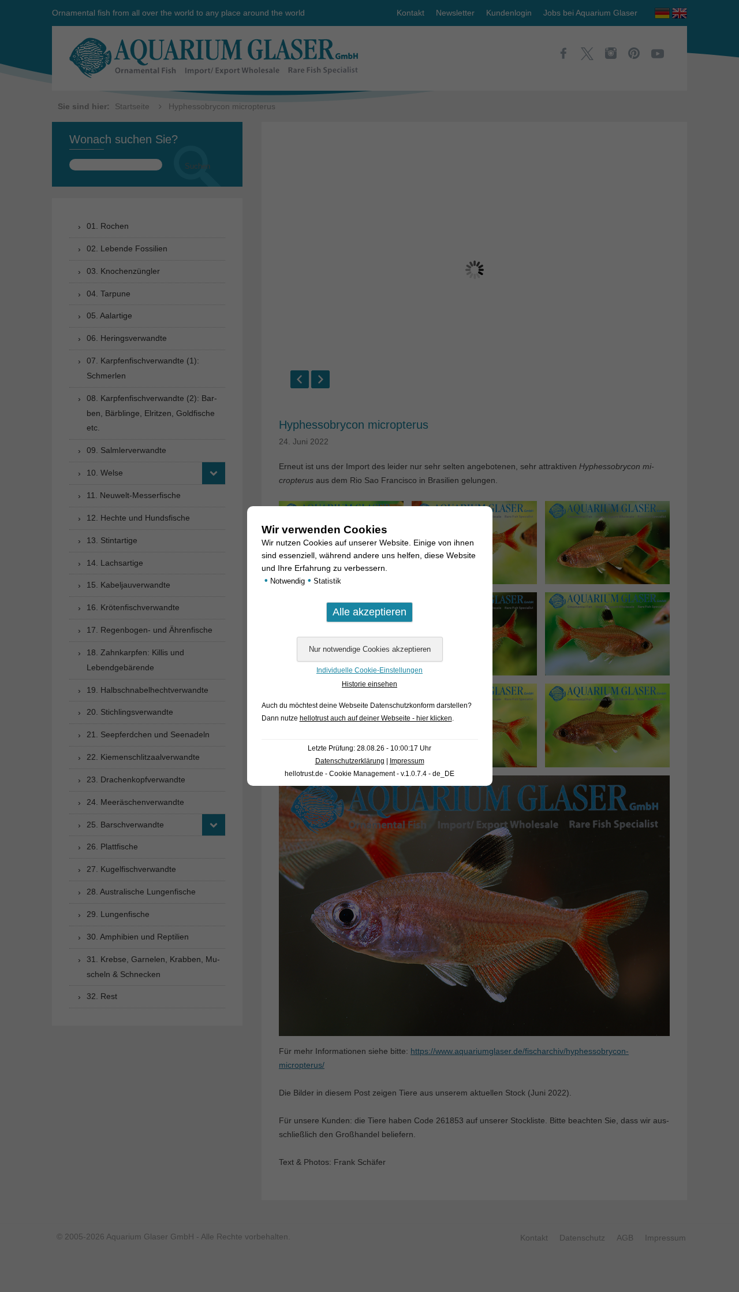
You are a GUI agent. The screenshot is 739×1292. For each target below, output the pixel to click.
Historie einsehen (369, 684)
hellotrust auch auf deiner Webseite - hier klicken (376, 718)
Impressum (407, 761)
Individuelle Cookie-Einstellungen (369, 670)
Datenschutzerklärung (350, 761)
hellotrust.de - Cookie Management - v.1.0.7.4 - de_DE (369, 774)
